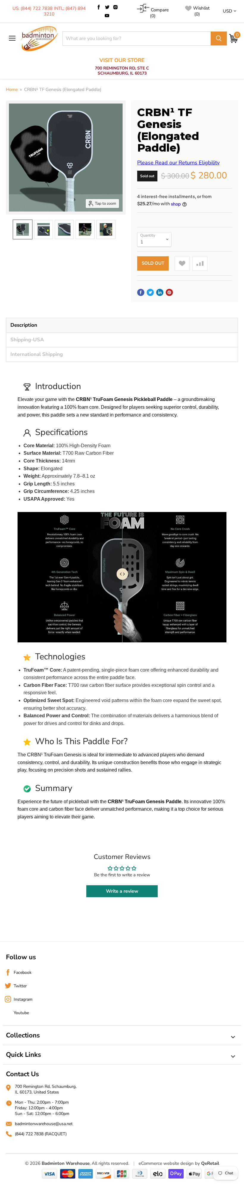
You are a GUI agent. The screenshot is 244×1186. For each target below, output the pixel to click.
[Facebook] (99, 7)
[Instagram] (115, 7)
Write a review (122, 891)
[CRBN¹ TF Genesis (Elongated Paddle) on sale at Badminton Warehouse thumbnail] (22, 229)
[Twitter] (107, 7)
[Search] (219, 38)
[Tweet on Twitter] (150, 292)
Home (12, 89)
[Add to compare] (200, 263)
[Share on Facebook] (140, 292)
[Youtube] (107, 15)
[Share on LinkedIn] (159, 292)
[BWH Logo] (39, 38)
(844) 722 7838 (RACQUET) (41, 1134)
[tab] (122, 325)
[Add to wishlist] (182, 263)
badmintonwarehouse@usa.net (44, 1124)
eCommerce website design (166, 1163)
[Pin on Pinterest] (169, 292)
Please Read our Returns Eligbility (178, 162)
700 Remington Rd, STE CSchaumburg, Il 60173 (122, 66)
